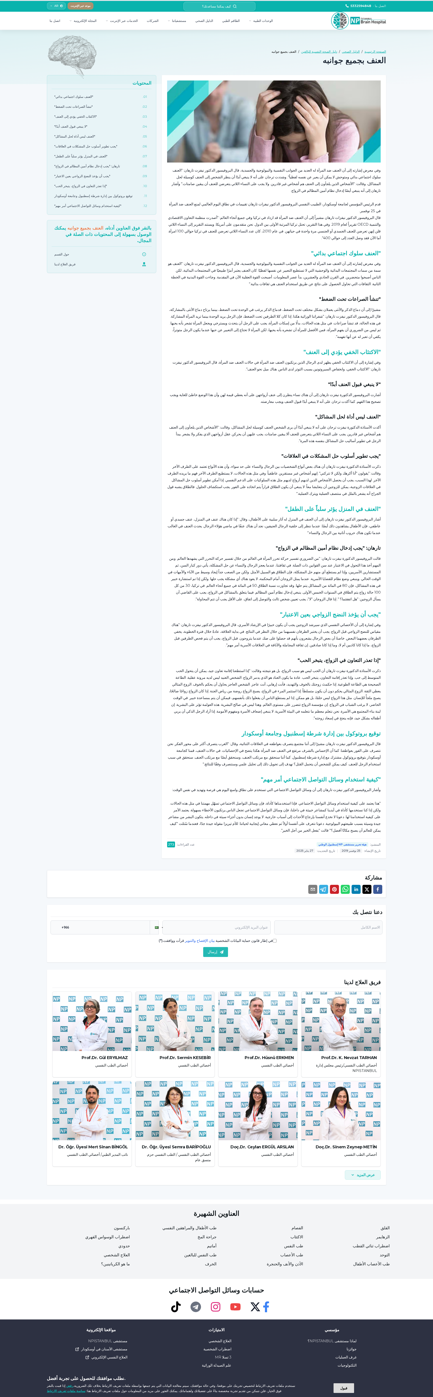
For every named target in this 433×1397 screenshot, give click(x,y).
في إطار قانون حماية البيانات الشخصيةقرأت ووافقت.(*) (216, 940)
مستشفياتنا (179, 21)
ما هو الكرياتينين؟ (115, 1264)
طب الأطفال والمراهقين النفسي (189, 1227)
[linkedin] (356, 889)
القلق (385, 1227)
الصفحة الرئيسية (375, 52)
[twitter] (366, 889)
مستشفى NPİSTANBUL (107, 1341)
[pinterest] (334, 889)
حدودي (124, 1245)
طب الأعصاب (291, 1254)
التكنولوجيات (347, 1365)
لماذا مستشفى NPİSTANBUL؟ (332, 1341)
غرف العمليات (346, 1357)
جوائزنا (352, 1349)
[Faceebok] (266, 1306)
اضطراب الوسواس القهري (107, 1236)
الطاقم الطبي (231, 21)
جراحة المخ (207, 1236)
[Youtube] (235, 1306)
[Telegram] (195, 1306)
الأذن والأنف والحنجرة (285, 1264)
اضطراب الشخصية (217, 1349)
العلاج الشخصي (117, 1254)
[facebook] (377, 889)
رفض (69, 1385)
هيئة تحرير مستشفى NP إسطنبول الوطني (342, 844)
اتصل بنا (55, 21)
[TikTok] (175, 1306)
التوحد (385, 1254)
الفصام (297, 1227)
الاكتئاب (296, 1236)
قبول (343, 1388)
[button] (154, 927)
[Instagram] (215, 1306)
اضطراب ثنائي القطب (371, 1245)
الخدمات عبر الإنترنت (124, 21)
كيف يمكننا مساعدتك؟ (216, 6)
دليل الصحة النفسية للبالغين (319, 52)
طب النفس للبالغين (200, 1254)
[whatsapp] (345, 889)
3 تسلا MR (223, 1357)
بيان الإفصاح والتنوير (200, 940)
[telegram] (323, 889)
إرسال (212, 952)
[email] (312, 889)
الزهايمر (383, 1236)
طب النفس (293, 1245)
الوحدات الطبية (263, 21)
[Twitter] (255, 1306)
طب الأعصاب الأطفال (371, 1264)
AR (56, 5)
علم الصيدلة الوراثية (216, 1365)
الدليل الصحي (204, 21)
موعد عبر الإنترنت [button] (80, 5)
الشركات (153, 21)
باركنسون (122, 1227)
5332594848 (368, 6)
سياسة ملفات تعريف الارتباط (66, 1391)
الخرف (210, 1264)
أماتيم (211, 1245)
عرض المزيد (366, 1175)
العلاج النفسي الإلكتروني (109, 1357)
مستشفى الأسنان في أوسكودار (104, 1349)
